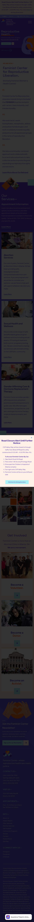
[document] (17, 461)
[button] (31, 437)
